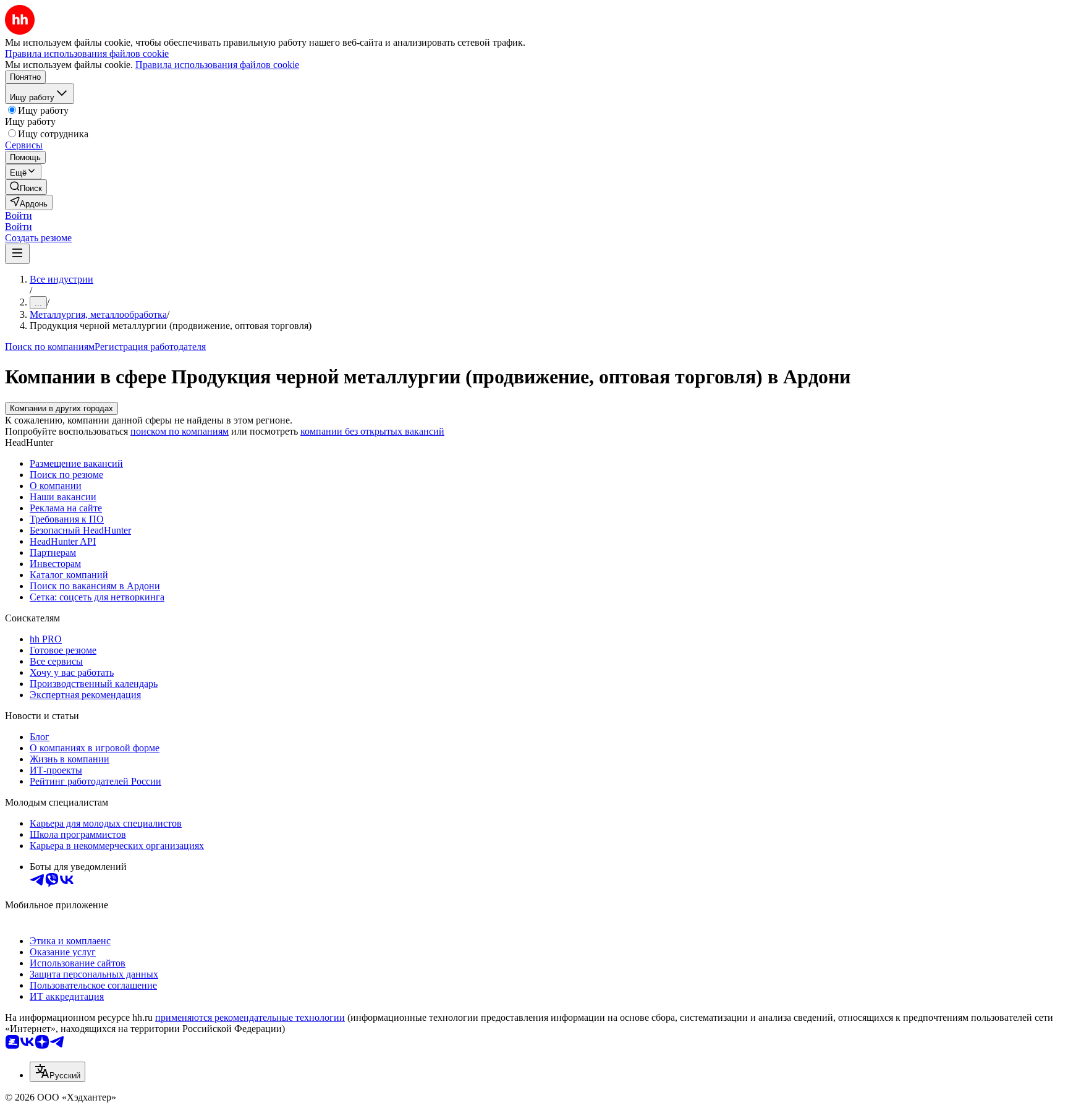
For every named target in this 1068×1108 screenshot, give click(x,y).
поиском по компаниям (179, 431)
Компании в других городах (61, 408)
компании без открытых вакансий (372, 431)
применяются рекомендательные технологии (250, 1017)
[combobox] (57, 1072)
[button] (18, 215)
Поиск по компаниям (50, 346)
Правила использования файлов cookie (217, 64)
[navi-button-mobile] (17, 254)
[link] (26, 187)
